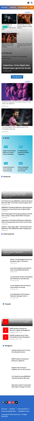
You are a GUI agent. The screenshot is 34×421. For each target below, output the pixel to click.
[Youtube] (13, 402)
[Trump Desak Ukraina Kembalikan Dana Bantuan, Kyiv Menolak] (5, 278)
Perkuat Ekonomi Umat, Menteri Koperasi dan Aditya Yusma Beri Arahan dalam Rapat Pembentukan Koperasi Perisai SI (9, 169)
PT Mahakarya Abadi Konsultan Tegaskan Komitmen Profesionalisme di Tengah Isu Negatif (24, 152)
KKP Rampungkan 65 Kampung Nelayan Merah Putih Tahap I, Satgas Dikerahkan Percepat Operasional (16, 215)
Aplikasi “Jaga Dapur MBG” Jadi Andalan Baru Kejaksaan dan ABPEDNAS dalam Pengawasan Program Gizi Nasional (16, 228)
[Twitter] (6, 402)
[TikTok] (16, 402)
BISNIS (5, 147)
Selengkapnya (17, 77)
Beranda (4, 409)
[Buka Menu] (28, 3)
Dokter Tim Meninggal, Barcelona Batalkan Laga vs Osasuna (21, 260)
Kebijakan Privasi (23, 411)
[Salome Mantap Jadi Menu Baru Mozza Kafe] (24, 161)
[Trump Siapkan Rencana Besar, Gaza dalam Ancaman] (5, 287)
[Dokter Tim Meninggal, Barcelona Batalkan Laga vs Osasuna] (5, 261)
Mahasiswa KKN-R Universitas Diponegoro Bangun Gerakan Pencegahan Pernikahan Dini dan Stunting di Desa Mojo (21, 386)
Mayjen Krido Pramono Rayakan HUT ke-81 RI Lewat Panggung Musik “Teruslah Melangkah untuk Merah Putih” (21, 368)
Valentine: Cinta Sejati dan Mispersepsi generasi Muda (17, 67)
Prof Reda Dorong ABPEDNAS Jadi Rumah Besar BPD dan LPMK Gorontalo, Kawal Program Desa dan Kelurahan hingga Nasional (17, 202)
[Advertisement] (17, 46)
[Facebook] (2, 402)
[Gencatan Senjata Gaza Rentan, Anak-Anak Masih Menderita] (5, 269)
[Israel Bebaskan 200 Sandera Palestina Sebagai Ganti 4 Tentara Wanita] (5, 296)
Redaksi (12, 409)
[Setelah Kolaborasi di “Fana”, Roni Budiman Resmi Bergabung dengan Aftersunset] (6, 352)
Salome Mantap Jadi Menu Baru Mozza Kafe (23, 169)
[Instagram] (9, 402)
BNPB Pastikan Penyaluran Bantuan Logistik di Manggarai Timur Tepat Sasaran (20, 329)
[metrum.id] (11, 3)
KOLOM (5, 27)
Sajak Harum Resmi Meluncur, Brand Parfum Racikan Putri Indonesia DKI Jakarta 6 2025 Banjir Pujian (9, 152)
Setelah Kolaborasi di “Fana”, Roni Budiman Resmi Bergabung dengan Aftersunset (20, 336)
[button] (31, 3)
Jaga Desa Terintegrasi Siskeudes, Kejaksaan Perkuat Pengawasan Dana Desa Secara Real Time (16, 221)
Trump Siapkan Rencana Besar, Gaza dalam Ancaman (20, 286)
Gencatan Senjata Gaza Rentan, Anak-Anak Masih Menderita (20, 269)
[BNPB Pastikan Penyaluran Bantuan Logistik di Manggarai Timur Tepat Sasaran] (6, 360)
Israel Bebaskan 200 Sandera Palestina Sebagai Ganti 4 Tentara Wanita (20, 295)
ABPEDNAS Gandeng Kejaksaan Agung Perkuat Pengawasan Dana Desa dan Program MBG (16, 208)
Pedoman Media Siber (8, 411)
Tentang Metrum (22, 409)
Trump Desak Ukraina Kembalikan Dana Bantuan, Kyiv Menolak (21, 278)
